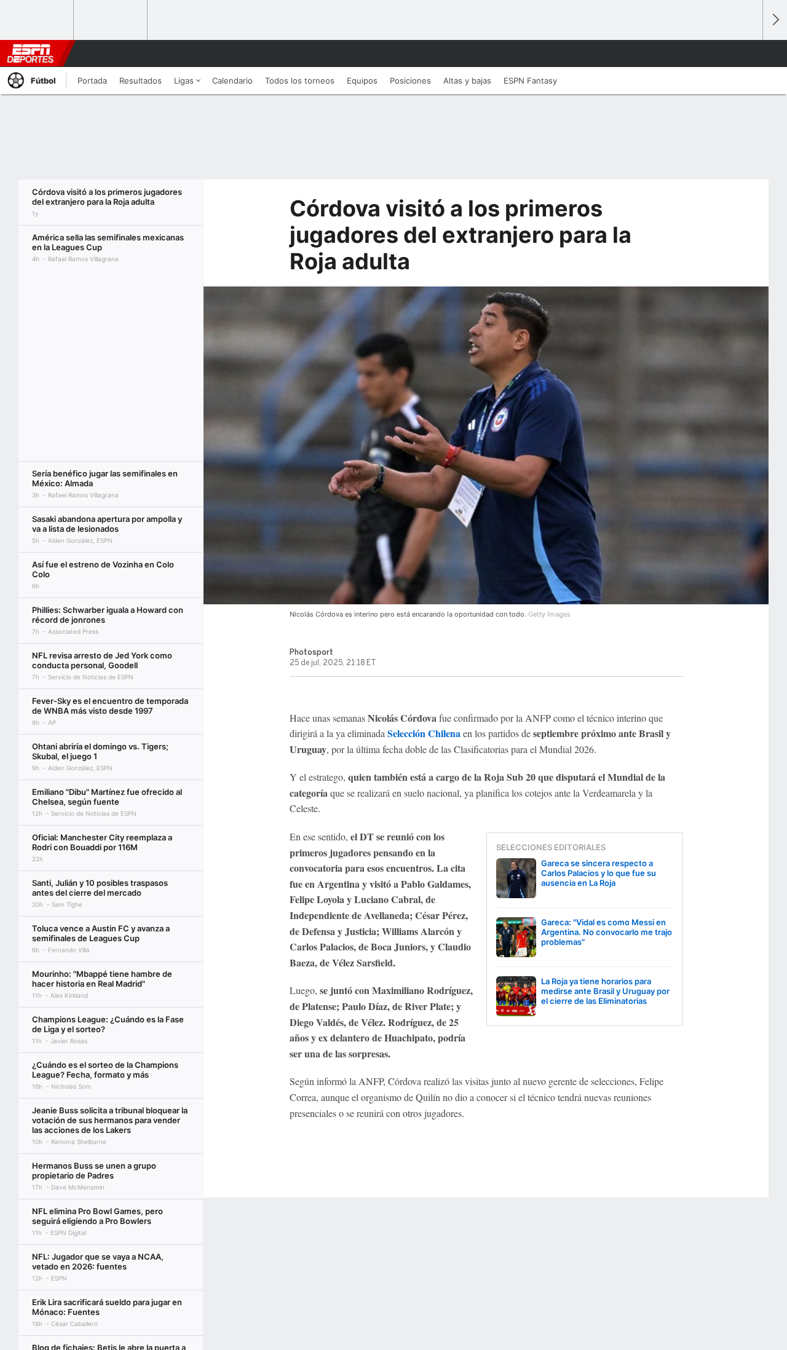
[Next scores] (774, 20)
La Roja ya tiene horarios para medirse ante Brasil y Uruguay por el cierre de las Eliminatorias (605, 991)
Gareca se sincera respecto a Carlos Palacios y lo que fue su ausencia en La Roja (598, 873)
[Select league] (37, 20)
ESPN (30, 53)
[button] (748, 53)
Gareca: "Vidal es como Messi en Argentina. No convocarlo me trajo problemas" (606, 932)
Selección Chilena (424, 733)
